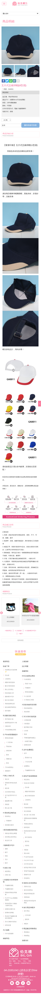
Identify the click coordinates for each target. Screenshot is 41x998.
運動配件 (8, 771)
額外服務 (8, 710)
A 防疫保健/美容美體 (29, 704)
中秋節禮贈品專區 (10, 729)
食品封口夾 (8, 840)
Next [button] (39, 612)
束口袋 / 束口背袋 (29, 815)
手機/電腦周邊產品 (30, 738)
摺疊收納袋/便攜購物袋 (30, 819)
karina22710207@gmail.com (21, 978)
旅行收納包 (28, 837)
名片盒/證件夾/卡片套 (11, 796)
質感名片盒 (28, 757)
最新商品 (6, 661)
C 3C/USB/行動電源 (29, 716)
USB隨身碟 (27, 720)
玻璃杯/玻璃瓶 (9, 912)
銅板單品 (6, 938)
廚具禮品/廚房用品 (11, 837)
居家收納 (27, 897)
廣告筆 (7, 788)
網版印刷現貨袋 (10, 682)
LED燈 (26, 730)
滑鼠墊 (7, 804)
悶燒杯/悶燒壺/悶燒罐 (11, 893)
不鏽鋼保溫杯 (9, 889)
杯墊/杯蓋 (8, 925)
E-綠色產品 (27, 679)
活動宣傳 (8, 726)
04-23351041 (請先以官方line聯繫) (20, 972)
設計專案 (25, 666)
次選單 (6, 13)
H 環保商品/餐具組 (9, 813)
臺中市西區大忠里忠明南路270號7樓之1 (21, 980)
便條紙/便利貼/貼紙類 (11, 784)
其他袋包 (27, 878)
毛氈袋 (26, 850)
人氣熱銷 (25, 661)
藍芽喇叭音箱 (28, 727)
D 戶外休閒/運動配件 (10, 734)
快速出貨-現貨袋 (29, 783)
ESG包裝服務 (9, 933)
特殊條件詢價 (31, 125)
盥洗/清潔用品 (28, 890)
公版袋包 (8, 679)
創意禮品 (8, 871)
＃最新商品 (8, 630)
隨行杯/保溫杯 (9, 700)
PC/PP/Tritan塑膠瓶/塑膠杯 (11, 899)
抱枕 (6, 856)
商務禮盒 (27, 935)
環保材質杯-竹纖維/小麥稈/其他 (11, 904)
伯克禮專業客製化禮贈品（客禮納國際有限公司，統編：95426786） (20, 3)
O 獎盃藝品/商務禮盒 (29, 928)
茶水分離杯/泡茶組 (11, 921)
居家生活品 (27, 886)
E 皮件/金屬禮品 (27, 750)
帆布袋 (26, 804)
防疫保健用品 (28, 708)
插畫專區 (25, 671)
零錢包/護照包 (28, 824)
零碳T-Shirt (28, 683)
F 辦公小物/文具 (8, 776)
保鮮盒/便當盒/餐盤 (11, 833)
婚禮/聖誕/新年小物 (11, 722)
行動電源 (27, 723)
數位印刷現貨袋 (10, 686)
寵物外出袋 (27, 874)
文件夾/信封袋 (28, 864)
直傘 (7, 754)
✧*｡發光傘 (9, 742)
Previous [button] (1, 612)
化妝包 (27, 845)
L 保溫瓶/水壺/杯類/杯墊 (10, 881)
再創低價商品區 (10, 703)
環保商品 (8, 816)
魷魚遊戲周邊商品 (10, 707)
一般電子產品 (28, 741)
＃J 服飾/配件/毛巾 (30, 630)
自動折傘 (9, 750)
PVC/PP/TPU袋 (29, 860)
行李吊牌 (28, 915)
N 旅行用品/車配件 (28, 907)
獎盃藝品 (27, 932)
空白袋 (7, 675)
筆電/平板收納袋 (29, 871)
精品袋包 (27, 779)
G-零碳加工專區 (29, 700)
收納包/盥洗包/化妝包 (30, 832)
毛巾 (6, 859)
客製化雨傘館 (9, 738)
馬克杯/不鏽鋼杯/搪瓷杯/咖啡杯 (11, 917)
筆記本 (7, 779)
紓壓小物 (8, 875)
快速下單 (6, 666)
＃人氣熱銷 (18, 630)
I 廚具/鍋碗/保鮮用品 (10, 830)
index (20, 952)
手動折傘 (9, 746)
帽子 (6, 852)
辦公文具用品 (9, 689)
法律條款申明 (20, 986)
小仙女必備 (28, 761)
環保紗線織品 (29, 692)
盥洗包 (27, 841)
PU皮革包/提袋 (28, 857)
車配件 (26, 923)
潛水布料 (27, 853)
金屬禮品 (27, 766)
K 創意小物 (7, 868)
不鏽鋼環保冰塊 (30, 770)
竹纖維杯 (28, 688)
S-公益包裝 (27, 696)
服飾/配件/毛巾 (9, 696)
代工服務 (6, 930)
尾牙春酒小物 (9, 719)
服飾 (6, 849)
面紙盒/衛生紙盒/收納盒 (30, 901)
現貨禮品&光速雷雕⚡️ (11, 671)
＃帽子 (21, 633)
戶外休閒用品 (9, 767)
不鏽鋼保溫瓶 (9, 885)
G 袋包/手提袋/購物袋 (29, 776)
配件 (6, 863)
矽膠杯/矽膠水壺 (10, 909)
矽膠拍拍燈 (27, 745)
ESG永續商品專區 (28, 676)
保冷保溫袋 (27, 811)
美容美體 (27, 711)
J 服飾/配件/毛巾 (9, 845)
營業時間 (9, 976)
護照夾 (27, 919)
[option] (20, 45)
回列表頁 (20, 640)
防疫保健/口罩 (9, 693)
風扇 (25, 734)
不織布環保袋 (28, 807)
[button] (14, 80)
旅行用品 (27, 911)
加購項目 (25, 940)
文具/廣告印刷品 (10, 792)
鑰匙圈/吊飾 (8, 801)
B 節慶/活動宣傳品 (9, 715)
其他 (7, 763)
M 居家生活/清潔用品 (29, 883)
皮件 (25, 753)
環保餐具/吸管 (9, 825)
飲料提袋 (27, 827)
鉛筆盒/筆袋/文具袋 (30, 867)
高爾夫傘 (9, 759)
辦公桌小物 (8, 808)
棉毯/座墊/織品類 (29, 893)
